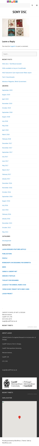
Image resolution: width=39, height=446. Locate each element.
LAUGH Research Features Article (14, 249)
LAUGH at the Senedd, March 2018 (14, 285)
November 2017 (7, 148)
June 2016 (5, 210)
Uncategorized (6, 240)
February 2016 (6, 214)
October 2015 (6, 227)
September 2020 (7, 90)
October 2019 (6, 108)
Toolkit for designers (10, 280)
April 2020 (5, 99)
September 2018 (7, 112)
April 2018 (5, 130)
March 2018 (6, 134)
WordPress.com (6, 443)
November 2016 (7, 188)
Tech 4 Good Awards (8, 77)
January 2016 (6, 219)
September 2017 (7, 152)
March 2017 (6, 170)
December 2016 (7, 183)
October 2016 (6, 192)
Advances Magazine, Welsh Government (14, 81)
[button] (19, 417)
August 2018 (6, 117)
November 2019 (7, 103)
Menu (37, 5)
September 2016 (7, 196)
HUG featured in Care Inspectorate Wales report (17, 73)
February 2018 (6, 139)
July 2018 (5, 121)
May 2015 (5, 232)
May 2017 (5, 165)
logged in (13, 46)
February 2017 (6, 174)
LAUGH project (7, 293)
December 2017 (7, 143)
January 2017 (6, 179)
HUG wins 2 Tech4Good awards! (12, 64)
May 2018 (5, 125)
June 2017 (5, 161)
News (4, 267)
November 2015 (7, 223)
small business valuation (32, 326)
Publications (7, 254)
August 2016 (6, 201)
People (4, 258)
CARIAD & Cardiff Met (9, 271)
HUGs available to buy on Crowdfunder (14, 68)
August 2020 (6, 94)
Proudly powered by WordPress (11, 440)
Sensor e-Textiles (8, 276)
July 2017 (5, 156)
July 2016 (5, 205)
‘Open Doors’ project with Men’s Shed (15, 289)
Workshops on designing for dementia (16, 262)
